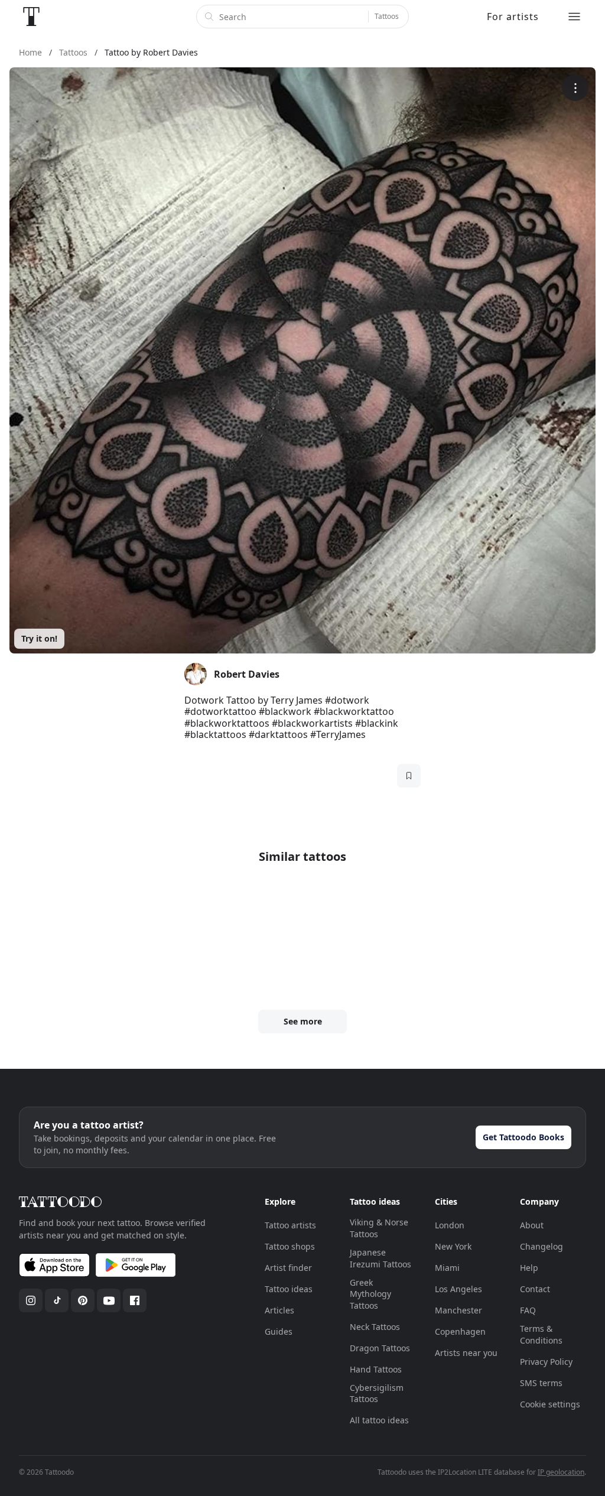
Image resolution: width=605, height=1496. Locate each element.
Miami (447, 1267)
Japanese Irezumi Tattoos (380, 1258)
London (449, 1225)
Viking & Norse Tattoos (379, 1228)
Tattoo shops (290, 1246)
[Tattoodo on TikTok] (57, 1300)
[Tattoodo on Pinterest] (83, 1300)
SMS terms (541, 1382)
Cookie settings (550, 1404)
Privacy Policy (546, 1361)
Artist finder (288, 1267)
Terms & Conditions (541, 1334)
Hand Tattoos (376, 1369)
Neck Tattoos (375, 1326)
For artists (513, 16)
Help (529, 1267)
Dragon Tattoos (380, 1348)
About (532, 1225)
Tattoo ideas (289, 1289)
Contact (535, 1289)
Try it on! (39, 638)
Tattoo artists (290, 1225)
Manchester (458, 1310)
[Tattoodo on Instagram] (31, 1300)
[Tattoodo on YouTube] (109, 1300)
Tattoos (387, 16)
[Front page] (31, 16)
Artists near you (466, 1352)
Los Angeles (458, 1289)
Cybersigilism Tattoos (377, 1393)
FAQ (528, 1310)
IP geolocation (561, 1472)
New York (453, 1246)
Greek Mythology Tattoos (370, 1294)
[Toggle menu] (574, 16)
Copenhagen (460, 1331)
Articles (279, 1310)
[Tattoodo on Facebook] (135, 1300)
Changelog (541, 1246)
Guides (278, 1331)
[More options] (575, 87)
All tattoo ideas (379, 1420)
